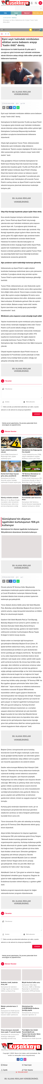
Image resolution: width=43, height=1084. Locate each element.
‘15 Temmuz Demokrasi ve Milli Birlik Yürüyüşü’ (31, 475)
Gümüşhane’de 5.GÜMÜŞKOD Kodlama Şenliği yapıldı (30, 1008)
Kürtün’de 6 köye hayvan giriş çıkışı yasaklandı (10, 475)
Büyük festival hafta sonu (31, 982)
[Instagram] (25, 1059)
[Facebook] (18, 1059)
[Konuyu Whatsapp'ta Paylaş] (18, 107)
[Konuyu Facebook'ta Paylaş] (10, 107)
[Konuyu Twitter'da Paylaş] (14, 107)
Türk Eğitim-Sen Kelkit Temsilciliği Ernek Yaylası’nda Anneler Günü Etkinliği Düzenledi (31, 1033)
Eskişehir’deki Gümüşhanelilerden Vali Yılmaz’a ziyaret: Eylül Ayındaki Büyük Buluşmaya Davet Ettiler (26, 34)
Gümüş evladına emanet (9, 498)
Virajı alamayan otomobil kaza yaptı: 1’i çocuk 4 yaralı (11, 1031)
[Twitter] (21, 1059)
